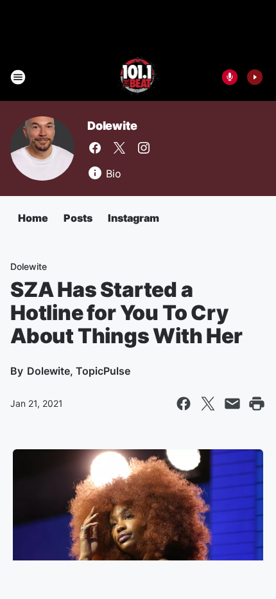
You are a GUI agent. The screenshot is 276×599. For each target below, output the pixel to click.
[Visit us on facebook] (95, 148)
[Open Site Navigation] (18, 77)
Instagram (133, 217)
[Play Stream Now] (255, 77)
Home (33, 217)
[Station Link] (138, 77)
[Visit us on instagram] (143, 148)
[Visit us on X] (119, 148)
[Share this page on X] (208, 404)
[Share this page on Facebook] (184, 404)
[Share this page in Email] (232, 404)
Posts (78, 217)
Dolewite (112, 125)
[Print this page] (257, 404)
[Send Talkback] (229, 77)
